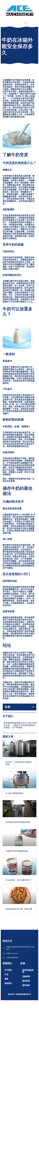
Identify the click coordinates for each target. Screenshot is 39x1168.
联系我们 (8, 983)
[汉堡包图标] (26, 23)
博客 (6, 979)
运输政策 (26, 976)
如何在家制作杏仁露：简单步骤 (18, 909)
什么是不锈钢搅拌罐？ (14, 793)
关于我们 (8, 970)
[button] (33, 707)
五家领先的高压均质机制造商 (17, 822)
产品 (6, 974)
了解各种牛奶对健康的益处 (16, 851)
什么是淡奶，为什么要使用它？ (18, 880)
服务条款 (26, 985)
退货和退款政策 (28, 971)
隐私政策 (26, 981)
